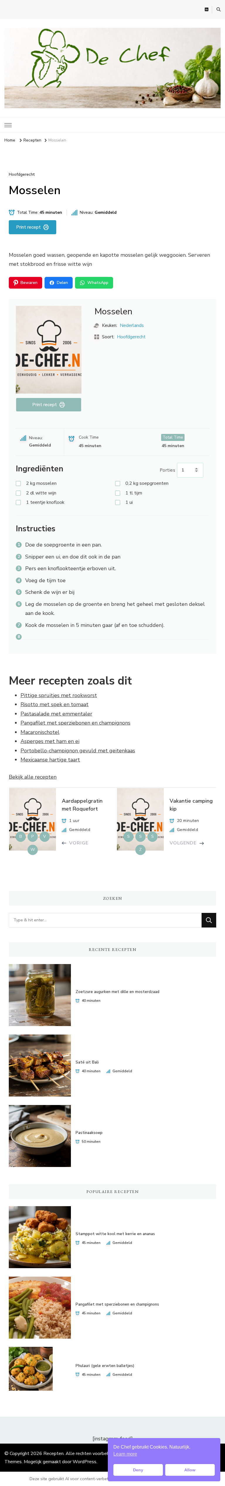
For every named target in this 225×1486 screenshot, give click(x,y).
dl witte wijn (41, 493)
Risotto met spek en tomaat (54, 704)
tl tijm (133, 493)
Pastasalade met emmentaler (56, 713)
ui (129, 502)
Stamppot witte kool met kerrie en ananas (115, 1234)
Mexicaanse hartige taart (50, 759)
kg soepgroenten (146, 483)
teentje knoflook (45, 502)
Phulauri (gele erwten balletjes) (105, 1365)
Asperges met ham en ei (50, 741)
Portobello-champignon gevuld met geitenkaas (78, 750)
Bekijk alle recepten (33, 776)
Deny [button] (138, 1470)
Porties (167, 470)
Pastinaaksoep (89, 1132)
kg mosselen (41, 483)
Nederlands (132, 325)
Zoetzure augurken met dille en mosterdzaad (117, 991)
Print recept (28, 227)
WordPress (84, 1462)
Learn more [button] (125, 1453)
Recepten (53, 1453)
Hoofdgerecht (22, 174)
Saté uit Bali (87, 1062)
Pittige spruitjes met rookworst (59, 695)
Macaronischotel (40, 732)
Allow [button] (189, 1470)
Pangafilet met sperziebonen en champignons (75, 722)
